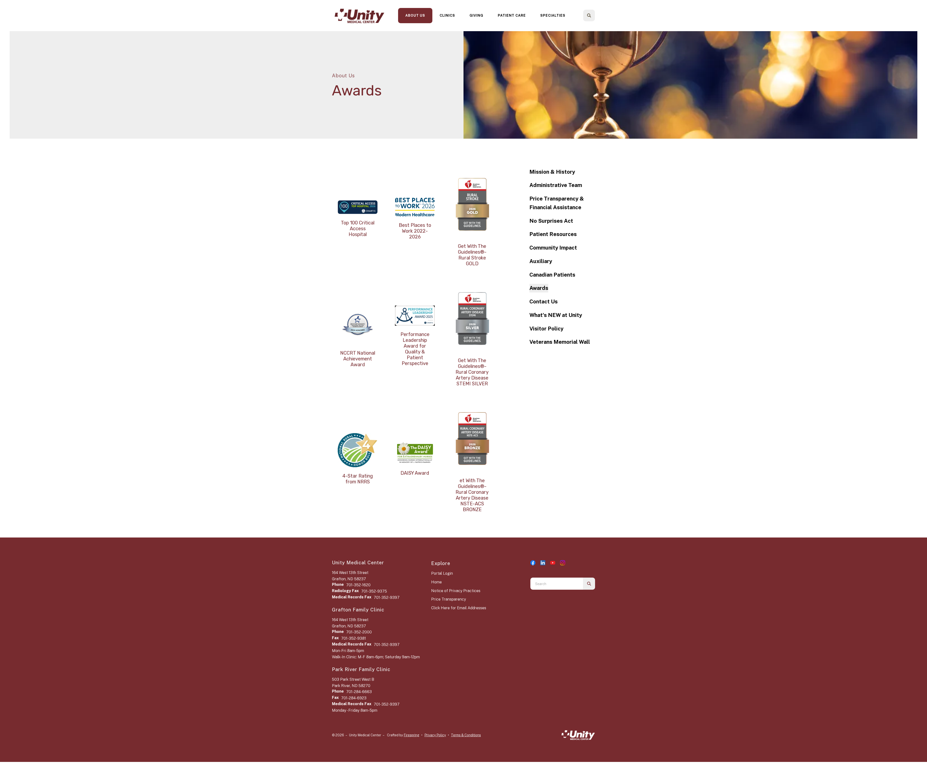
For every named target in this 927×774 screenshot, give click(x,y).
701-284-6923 (353, 698)
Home (436, 582)
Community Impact (553, 247)
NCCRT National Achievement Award (357, 358)
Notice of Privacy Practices (455, 590)
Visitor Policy (546, 328)
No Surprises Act (551, 221)
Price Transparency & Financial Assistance (556, 202)
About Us (415, 15)
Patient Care (512, 15)
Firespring (411, 735)
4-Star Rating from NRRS (357, 479)
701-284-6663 (359, 691)
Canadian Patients (552, 275)
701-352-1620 (358, 585)
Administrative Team (555, 185)
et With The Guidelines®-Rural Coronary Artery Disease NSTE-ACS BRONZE (472, 495)
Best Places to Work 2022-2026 (415, 231)
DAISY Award (414, 473)
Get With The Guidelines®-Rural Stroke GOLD (472, 254)
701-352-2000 (359, 632)
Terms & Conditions (466, 735)
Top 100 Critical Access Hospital (357, 228)
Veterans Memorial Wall (559, 342)
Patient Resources (553, 234)
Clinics (447, 15)
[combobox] (595, 15)
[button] (589, 15)
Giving (476, 15)
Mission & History (552, 172)
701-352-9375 (374, 591)
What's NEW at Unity (555, 315)
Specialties (552, 15)
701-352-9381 (353, 638)
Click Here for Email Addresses (458, 608)
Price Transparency (448, 599)
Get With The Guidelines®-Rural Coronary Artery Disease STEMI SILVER (472, 372)
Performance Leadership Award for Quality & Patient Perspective (414, 348)
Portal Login (442, 573)
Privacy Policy (435, 735)
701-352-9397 (387, 597)
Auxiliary (540, 261)
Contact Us (543, 301)
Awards (538, 288)
